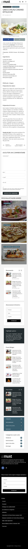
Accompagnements (7, 246)
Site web (4, 182)
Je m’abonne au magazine (8, 509)
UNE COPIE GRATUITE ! (7, 520)
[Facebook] (2, 467)
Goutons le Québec (7, 6)
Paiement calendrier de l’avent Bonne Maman (13, 518)
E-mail (4, 177)
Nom (4, 172)
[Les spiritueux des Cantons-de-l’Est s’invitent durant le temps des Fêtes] (8, 380)
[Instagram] (6, 467)
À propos (4, 504)
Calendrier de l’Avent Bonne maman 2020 (12, 515)
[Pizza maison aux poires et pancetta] (14, 232)
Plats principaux (16, 6)
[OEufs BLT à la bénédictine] (14, 211)
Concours (4, 526)
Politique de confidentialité (8, 506)
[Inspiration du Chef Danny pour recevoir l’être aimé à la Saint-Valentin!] (8, 274)
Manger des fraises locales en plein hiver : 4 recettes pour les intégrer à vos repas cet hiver (17, 284)
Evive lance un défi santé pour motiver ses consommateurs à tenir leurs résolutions (17, 293)
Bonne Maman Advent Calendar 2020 (11, 523)
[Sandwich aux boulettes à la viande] (14, 254)
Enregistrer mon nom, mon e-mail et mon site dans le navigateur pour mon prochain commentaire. (13, 189)
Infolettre (4, 512)
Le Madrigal (12, 44)
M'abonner (14, 320)
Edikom (19, 545)
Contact (4, 501)
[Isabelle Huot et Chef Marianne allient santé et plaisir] (8, 374)
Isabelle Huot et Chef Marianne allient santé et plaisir (17, 375)
